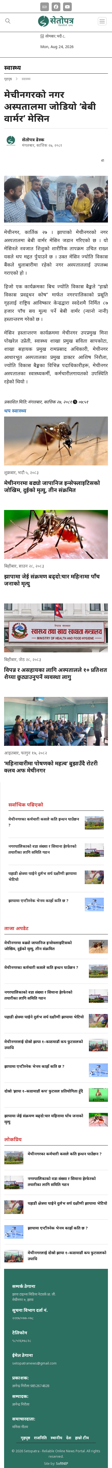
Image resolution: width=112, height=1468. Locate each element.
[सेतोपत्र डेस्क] (11, 141)
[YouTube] (67, 5)
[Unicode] (44, 5)
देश (68, 1437)
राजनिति (40, 1437)
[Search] (8, 21)
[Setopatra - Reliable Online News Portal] (56, 24)
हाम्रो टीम (82, 1437)
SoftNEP (62, 1463)
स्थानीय (56, 1437)
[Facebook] (56, 5)
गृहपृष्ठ (8, 78)
